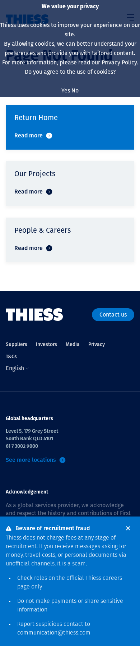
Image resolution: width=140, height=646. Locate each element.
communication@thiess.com (53, 633)
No (75, 90)
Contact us (113, 314)
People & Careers (42, 230)
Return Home (36, 117)
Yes (65, 90)
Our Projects (34, 173)
